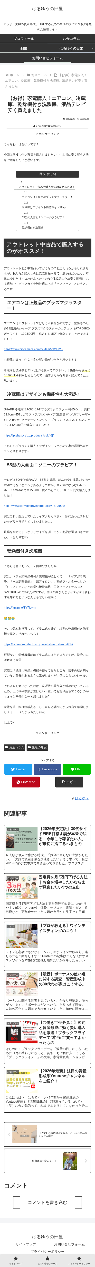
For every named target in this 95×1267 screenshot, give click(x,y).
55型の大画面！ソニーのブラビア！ (43, 217)
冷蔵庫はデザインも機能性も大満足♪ (44, 207)
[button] (69, 782)
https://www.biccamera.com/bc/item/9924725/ (33, 349)
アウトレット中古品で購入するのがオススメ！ (47, 186)
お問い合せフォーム (69, 1244)
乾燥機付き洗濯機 (32, 227)
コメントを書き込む (47, 1202)
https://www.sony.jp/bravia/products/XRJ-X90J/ (34, 506)
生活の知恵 (39, 747)
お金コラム (16, 747)
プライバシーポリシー (47, 1251)
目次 (42, 174)
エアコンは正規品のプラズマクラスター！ (47, 197)
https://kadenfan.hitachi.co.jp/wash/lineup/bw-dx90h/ (38, 644)
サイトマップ (26, 1244)
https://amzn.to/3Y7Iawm (20, 607)
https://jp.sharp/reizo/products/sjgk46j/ (29, 435)
